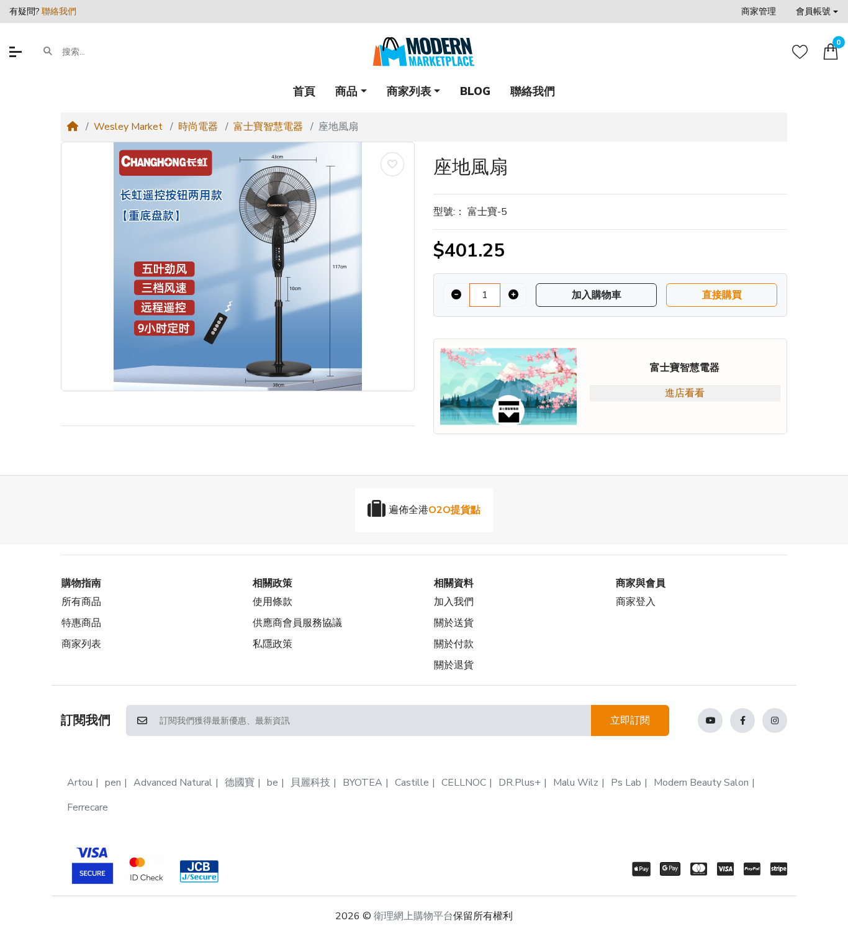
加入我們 (454, 602)
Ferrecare (87, 807)
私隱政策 (272, 644)
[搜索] (48, 51)
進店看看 (685, 393)
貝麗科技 (310, 782)
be (272, 782)
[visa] (90, 863)
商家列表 (81, 644)
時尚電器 (198, 127)
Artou (79, 782)
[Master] (698, 869)
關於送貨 (454, 623)
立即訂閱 (630, 720)
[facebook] (742, 720)
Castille (412, 782)
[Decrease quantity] (456, 295)
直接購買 (722, 295)
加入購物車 (596, 295)
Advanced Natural (172, 782)
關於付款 (454, 644)
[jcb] (202, 871)
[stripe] (781, 869)
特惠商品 (81, 623)
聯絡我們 (59, 11)
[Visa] (725, 869)
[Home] (72, 127)
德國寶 (240, 782)
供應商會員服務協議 (297, 623)
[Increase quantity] (513, 295)
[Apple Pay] (638, 869)
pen (113, 782)
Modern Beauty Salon (701, 782)
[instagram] (774, 720)
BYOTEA (362, 782)
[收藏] (800, 52)
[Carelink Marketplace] (424, 51)
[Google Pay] (670, 869)
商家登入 (636, 602)
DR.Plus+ (519, 782)
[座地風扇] (237, 266)
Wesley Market (128, 127)
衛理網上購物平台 (413, 916)
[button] (817, 11)
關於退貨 (454, 665)
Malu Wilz (575, 782)
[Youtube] (710, 720)
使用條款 (272, 602)
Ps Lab (626, 782)
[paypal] (752, 869)
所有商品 (81, 602)
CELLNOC (463, 782)
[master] (146, 869)
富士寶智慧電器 (268, 127)
